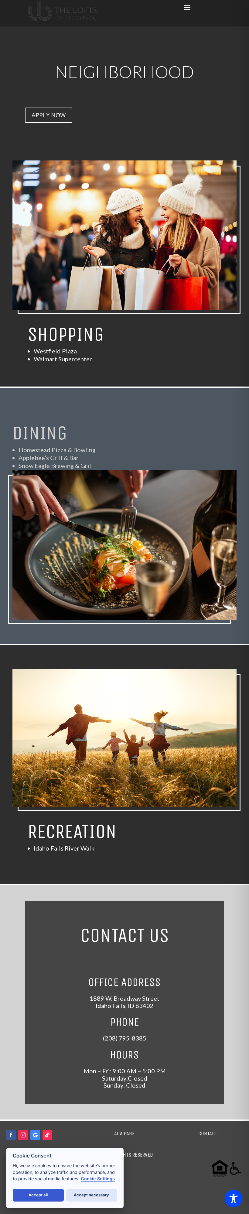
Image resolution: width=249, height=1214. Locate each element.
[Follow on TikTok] (47, 1135)
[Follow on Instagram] (23, 1135)
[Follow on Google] (35, 1135)
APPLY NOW (49, 115)
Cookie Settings (98, 1178)
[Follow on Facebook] (11, 1135)
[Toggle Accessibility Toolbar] (233, 1198)
